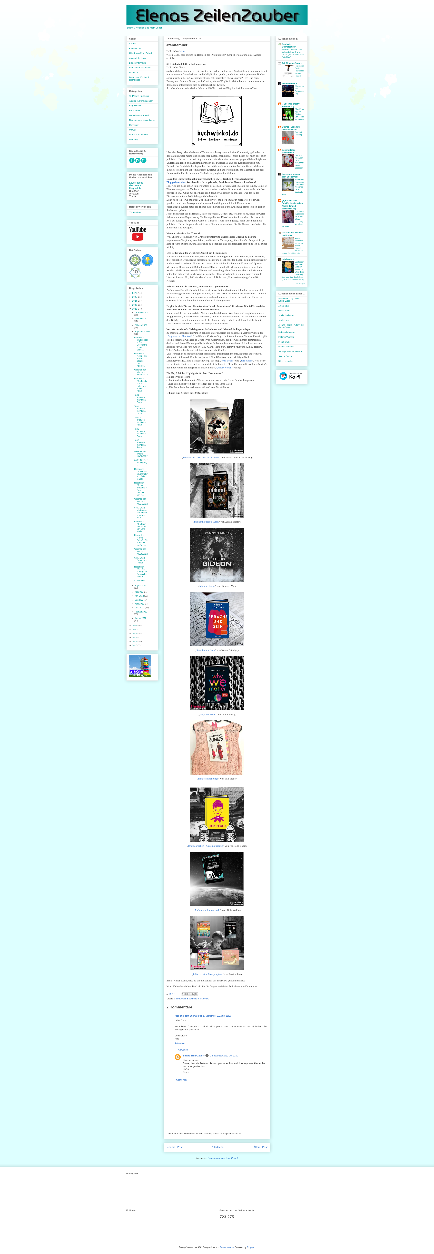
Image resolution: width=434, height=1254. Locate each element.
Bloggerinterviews (137, 63)
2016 (134, 645)
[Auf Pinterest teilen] (196, 994)
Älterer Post (260, 1147)
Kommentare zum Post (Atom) (223, 1158)
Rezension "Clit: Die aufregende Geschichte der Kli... (140, 572)
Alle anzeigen (300, 283)
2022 (134, 309)
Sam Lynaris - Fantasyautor (291, 351)
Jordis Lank (283, 320)
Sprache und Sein (205, 650)
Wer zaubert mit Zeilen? (140, 68)
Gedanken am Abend (139, 115)
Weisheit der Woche (138, 134)
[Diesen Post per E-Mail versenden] (183, 994)
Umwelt (132, 130)
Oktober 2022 (141, 325)
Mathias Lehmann (286, 332)
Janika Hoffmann (286, 315)
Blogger (250, 1247)
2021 (134, 625)
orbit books (227, 360)
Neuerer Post (174, 1147)
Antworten (179, 1043)
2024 (134, 301)
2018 (134, 637)
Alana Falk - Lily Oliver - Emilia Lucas (289, 299)
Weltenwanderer (290, 83)
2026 (134, 293)
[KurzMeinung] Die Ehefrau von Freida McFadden (299, 114)
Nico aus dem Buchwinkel (188, 1016)
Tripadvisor (135, 212)
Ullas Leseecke (285, 361)
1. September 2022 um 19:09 (224, 1055)
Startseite (218, 1147)
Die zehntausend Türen (206, 521)
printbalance (288, 259)
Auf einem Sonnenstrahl (207, 910)
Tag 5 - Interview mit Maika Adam (140, 398)
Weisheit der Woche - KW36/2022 (141, 551)
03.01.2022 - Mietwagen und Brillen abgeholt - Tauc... (140, 513)
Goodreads (135, 185)
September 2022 (142, 331)
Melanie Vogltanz (286, 337)
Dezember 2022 (142, 312)
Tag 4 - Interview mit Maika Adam (140, 410)
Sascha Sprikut (285, 356)
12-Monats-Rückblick (139, 96)
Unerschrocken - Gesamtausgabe (205, 845)
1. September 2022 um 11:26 (217, 1016)
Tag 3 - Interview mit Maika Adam (140, 421)
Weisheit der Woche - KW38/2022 (141, 454)
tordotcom (246, 360)
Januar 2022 (140, 618)
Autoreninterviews (137, 58)
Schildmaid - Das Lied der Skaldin (201, 457)
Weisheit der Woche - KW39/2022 (141, 372)
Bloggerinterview (175, 182)
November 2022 (142, 319)
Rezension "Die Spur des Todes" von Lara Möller (140, 526)
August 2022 (140, 585)
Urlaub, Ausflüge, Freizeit (140, 53)
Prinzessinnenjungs (208, 778)
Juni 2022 (139, 596)
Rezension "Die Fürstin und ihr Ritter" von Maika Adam (140, 384)
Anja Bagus (283, 306)
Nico (182, 51)
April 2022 (140, 604)
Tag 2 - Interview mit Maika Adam (140, 432)
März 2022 (140, 608)
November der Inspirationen (142, 120)
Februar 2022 (141, 612)
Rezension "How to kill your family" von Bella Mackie (140, 474)
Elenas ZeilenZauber (193, 1055)
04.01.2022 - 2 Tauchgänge (141, 462)
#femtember (180, 998)
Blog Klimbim (135, 106)
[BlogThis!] (186, 994)
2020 (134, 629)
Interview (204, 998)
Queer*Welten (224, 367)
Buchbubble (193, 998)
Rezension (134, 125)
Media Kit (133, 72)
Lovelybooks (136, 182)
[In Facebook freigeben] (193, 994)
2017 (134, 641)
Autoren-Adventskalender (141, 101)
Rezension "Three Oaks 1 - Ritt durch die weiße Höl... (141, 540)
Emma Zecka (284, 310)
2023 (134, 305)
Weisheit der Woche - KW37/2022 (141, 501)
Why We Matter (208, 714)
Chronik (132, 43)
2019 (134, 633)
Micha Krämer (284, 342)
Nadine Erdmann (286, 347)
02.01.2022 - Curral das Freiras (140, 560)
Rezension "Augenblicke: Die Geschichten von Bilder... (141, 343)
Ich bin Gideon (207, 586)
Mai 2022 (139, 600)
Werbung (133, 139)
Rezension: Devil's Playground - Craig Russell (299, 71)
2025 (134, 297)
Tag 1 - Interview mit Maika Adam (140, 444)
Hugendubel (135, 188)
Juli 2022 (139, 592)
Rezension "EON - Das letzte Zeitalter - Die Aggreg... (140, 359)
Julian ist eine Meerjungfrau (207, 974)
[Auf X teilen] (189, 994)
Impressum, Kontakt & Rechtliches (139, 78)
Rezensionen (135, 48)
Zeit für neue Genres (292, 63)
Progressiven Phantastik (180, 336)
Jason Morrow (226, 1247)
